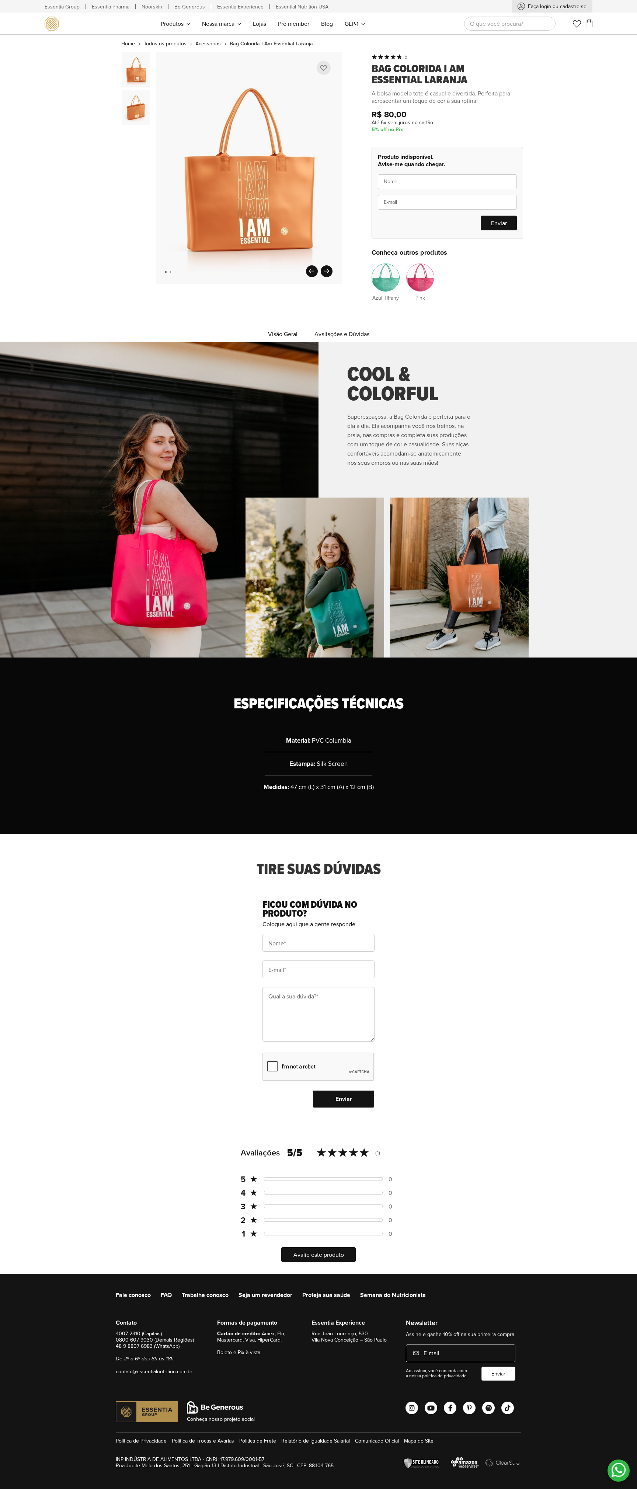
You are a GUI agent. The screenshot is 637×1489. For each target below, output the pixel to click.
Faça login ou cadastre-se (557, 6)
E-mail (430, 1353)
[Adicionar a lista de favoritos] (324, 68)
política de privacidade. (445, 1376)
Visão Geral (282, 334)
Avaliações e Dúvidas (341, 334)
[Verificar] (423, 1463)
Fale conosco (133, 1295)
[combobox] (510, 24)
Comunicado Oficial (377, 1440)
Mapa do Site (419, 1440)
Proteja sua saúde (326, 1295)
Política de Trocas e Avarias (203, 1440)
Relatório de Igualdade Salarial (315, 1440)
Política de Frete (257, 1440)
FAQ (166, 1295)
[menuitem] (175, 23)
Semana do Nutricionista (393, 1295)
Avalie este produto (318, 1255)
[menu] (262, 23)
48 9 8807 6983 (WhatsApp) (148, 1346)
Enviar (498, 1373)
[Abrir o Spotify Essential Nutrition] (488, 1408)
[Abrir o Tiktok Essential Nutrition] (507, 1408)
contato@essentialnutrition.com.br (154, 1371)
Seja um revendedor (265, 1295)
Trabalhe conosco (205, 1295)
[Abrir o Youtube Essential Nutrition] (431, 1408)
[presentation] (312, 271)
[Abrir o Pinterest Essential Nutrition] (469, 1408)
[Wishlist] (577, 24)
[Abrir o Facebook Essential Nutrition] (450, 1408)
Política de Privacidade (141, 1440)
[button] (166, 272)
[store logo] (53, 24)
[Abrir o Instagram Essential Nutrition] (411, 1408)
